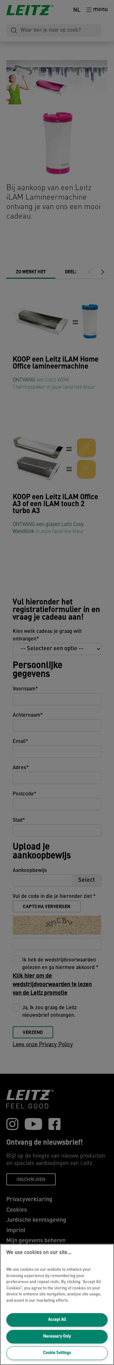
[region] (57, 1304)
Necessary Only (57, 1336)
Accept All (57, 1320)
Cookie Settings (57, 1353)
